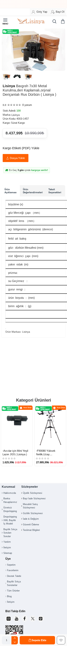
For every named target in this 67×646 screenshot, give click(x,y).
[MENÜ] (5, 21)
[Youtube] (16, 619)
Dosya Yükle (17, 158)
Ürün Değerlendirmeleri (33, 191)
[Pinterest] (41, 619)
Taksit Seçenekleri (54, 191)
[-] (14, 642)
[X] (32, 619)
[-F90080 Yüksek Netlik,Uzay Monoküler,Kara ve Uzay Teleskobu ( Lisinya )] (50, 426)
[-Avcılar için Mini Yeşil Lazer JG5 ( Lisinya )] (17, 426)
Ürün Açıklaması (10, 191)
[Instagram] (8, 619)
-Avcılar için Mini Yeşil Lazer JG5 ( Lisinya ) (15, 452)
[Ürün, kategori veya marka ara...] (53, 21)
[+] (14, 638)
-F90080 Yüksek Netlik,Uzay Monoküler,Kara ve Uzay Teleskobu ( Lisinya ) (50, 452)
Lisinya (9, 86)
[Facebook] (24, 619)
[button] (37, 640)
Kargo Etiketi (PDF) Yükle (21, 148)
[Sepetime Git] (63, 21)
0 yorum (27, 105)
